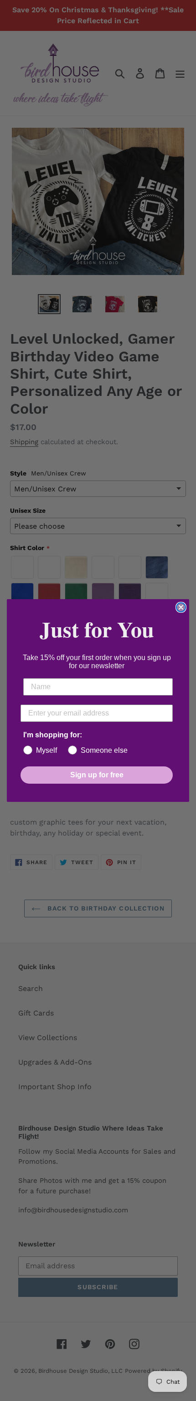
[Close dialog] (181, 607)
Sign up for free (97, 775)
